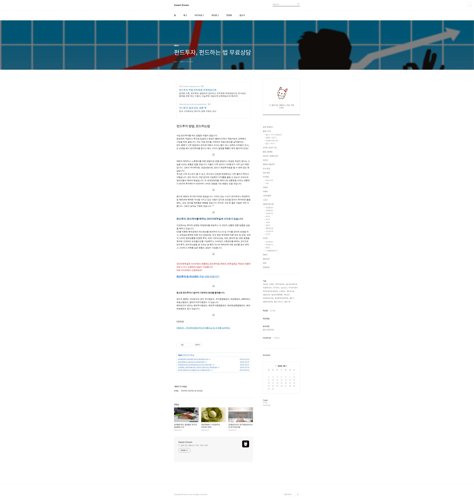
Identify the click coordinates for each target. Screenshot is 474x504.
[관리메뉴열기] (470, 4)
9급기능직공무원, (291, 284)
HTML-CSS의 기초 (270, 147)
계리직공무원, (280, 284)
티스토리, (276, 287)
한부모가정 (269, 180)
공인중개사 (269, 242)
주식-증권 (266, 168)
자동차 (265, 187)
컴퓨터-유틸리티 (269, 164)
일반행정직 (269, 207)
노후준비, (282, 291)
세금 (267, 183)
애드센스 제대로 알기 (270, 156)
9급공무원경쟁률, (277, 294)
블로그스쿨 (288, 459)
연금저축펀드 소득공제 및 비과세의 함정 (191, 362)
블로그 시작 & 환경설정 (274, 134)
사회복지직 (269, 213)
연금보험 (266, 267)
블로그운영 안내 (268, 329)
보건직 (268, 216)
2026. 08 (281, 366)
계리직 (268, 219)
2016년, (265, 284)
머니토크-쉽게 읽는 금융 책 (192, 107)
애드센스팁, (291, 291)
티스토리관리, (293, 287)
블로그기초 (267, 131)
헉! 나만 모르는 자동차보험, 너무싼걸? (292, 480)
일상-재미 (266, 172)
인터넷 (265, 160)
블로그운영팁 (268, 151)
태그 (185, 15)
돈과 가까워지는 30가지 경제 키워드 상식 (197, 111)
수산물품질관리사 (271, 250)
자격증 (265, 238)
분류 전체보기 (268, 127)
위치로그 (215, 15)
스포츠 (265, 200)
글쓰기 (242, 15)
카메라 (265, 191)
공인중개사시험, (268, 298)
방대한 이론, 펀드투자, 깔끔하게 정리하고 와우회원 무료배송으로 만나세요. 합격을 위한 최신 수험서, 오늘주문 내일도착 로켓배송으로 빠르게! (212, 94)
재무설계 (266, 259)
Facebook (267, 337)
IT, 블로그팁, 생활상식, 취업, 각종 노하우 (193, 445)
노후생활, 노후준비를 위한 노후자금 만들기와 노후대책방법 (197, 367)
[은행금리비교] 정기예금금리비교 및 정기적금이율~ (195, 364)
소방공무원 (269, 231)
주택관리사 (269, 244)
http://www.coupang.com (189, 86)
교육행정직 (269, 210)
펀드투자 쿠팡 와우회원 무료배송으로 (198, 90)
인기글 (272, 310)
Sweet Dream (181, 5)
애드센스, (287, 294)
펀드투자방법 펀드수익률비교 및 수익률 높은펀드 (194, 370)
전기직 (268, 234)
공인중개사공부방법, (282, 298)
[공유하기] (185, 345)
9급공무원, (266, 294)
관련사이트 (288, 494)
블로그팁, (288, 301)
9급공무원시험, (268, 301)
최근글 (265, 310)
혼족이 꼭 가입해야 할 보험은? (291, 488)
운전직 (268, 225)
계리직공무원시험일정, (270, 291)
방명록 (229, 15)
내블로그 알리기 (271, 137)
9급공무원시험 (268, 204)
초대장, (271, 284)
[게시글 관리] (188, 345)
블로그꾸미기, (279, 301)
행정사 (268, 247)
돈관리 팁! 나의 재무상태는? (292, 472)
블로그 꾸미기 (270, 143)
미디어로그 (199, 15)
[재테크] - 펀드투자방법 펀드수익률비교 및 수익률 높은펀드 (203, 328)
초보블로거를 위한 (272, 140)
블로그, (292, 298)
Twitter (277, 337)
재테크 (180, 355)
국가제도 (266, 177)
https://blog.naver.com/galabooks (193, 104)
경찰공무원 (269, 228)
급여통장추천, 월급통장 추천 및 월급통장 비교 (193, 359)
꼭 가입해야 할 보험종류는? (291, 465)
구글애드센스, (267, 287)
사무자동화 (267, 195)
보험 (264, 263)
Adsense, (284, 287)
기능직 (268, 222)
